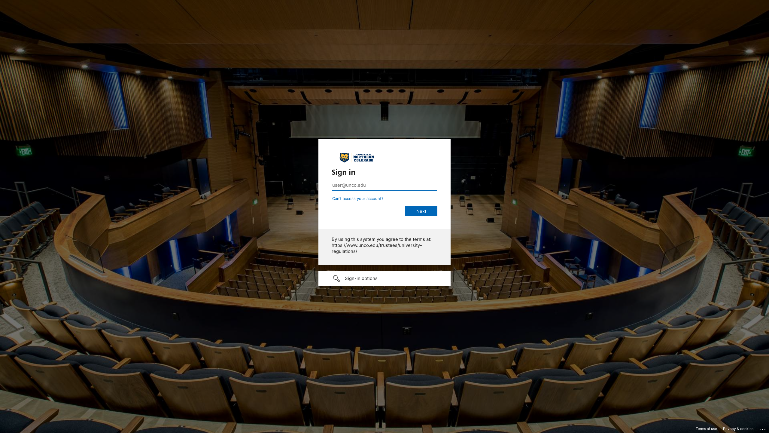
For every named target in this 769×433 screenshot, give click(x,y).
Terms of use (706, 428)
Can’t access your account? (358, 198)
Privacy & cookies (738, 428)
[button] (384, 278)
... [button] (763, 428)
